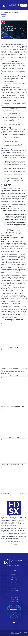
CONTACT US (14, 579)
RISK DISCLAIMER (14, 601)
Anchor (9, 296)
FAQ (18, 317)
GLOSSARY (14, 588)
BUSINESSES (14, 577)
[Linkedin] (17, 622)
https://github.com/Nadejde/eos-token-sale (14, 210)
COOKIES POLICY (14, 599)
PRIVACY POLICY (14, 597)
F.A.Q (14, 586)
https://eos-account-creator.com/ (14, 232)
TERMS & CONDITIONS (14, 594)
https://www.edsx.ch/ (14, 515)
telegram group (10, 285)
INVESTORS (14, 574)
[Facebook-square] (10, 622)
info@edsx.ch (14, 544)
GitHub (20, 272)
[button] (18, 5)
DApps (15, 81)
